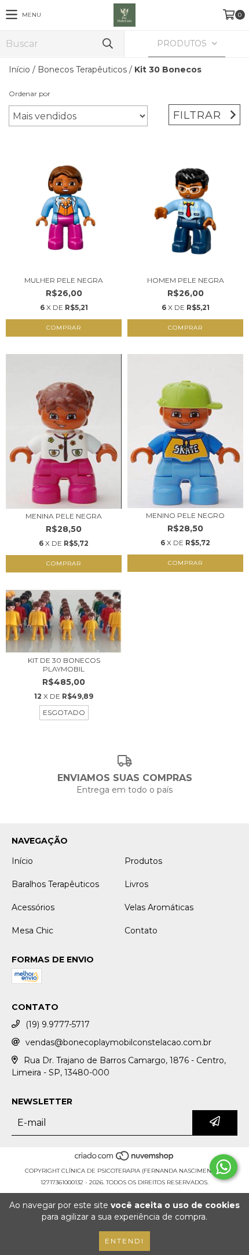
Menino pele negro (185, 515)
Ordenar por (29, 93)
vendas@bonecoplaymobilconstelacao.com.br (118, 1042)
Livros (136, 884)
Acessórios (33, 907)
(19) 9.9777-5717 (57, 1024)
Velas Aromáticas (158, 907)
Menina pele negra (63, 516)
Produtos (143, 861)
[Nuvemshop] (124, 1159)
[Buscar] (107, 44)
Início (19, 69)
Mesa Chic (32, 930)
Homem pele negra (185, 280)
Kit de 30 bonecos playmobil (64, 664)
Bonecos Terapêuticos (82, 69)
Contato (141, 930)
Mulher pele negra (63, 280)
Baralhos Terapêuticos (55, 884)
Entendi (124, 1240)
